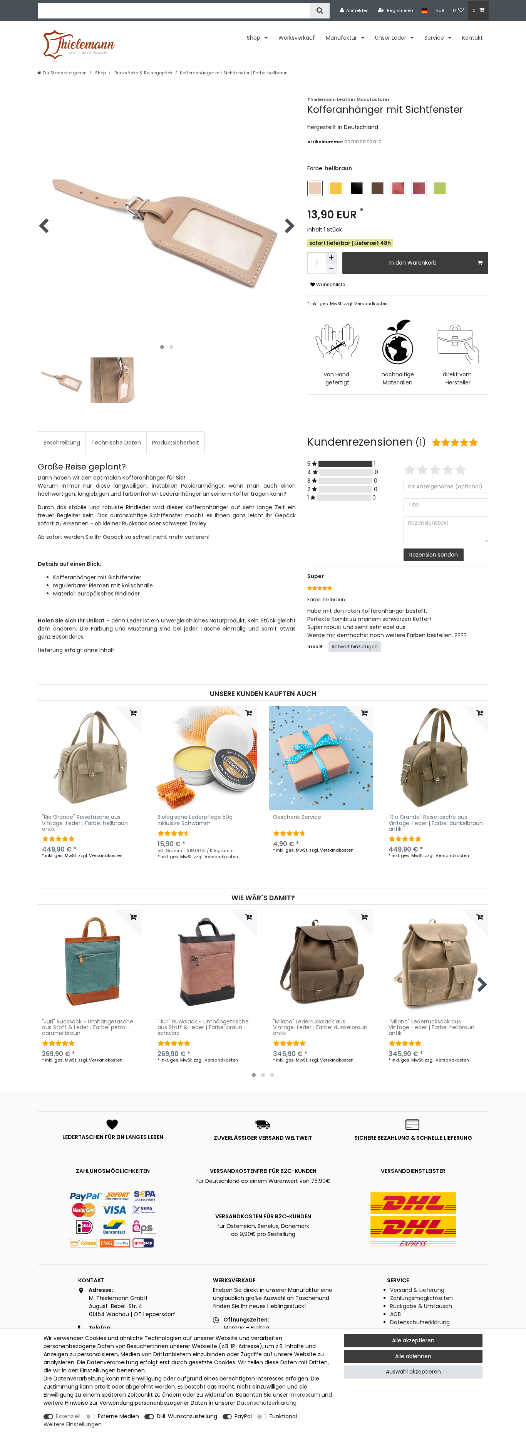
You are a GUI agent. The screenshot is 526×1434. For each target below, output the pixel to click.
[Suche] (320, 10)
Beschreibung (62, 442)
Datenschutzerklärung (420, 1322)
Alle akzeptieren (413, 1340)
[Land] (424, 10)
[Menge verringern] (331, 268)
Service (435, 38)
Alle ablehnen (413, 1356)
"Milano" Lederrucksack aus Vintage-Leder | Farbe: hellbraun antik (431, 1028)
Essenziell (68, 1416)
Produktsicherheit (175, 442)
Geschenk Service (297, 817)
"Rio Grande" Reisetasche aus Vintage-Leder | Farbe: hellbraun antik (85, 823)
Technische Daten (116, 442)
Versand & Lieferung (417, 1290)
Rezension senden (433, 555)
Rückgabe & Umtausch (421, 1306)
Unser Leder (391, 38)
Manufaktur (342, 38)
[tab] (62, 442)
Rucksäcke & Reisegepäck (143, 73)
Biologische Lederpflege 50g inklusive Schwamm (195, 820)
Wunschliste (330, 284)
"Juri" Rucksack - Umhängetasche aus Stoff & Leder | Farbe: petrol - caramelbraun (87, 1028)
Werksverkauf (296, 38)
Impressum (305, 1395)
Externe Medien (118, 1416)
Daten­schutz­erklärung (267, 1403)
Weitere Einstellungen (73, 1424)
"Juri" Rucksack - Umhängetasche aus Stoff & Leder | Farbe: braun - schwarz (203, 1028)
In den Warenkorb (413, 263)
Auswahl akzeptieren (413, 1371)
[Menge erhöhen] (331, 257)
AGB (395, 1314)
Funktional (283, 1416)
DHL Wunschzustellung (187, 1416)
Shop (254, 38)
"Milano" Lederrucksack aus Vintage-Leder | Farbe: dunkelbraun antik (320, 1028)
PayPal (243, 1416)
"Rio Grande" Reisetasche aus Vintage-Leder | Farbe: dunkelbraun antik (436, 823)
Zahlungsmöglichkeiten (421, 1298)
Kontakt (472, 38)
